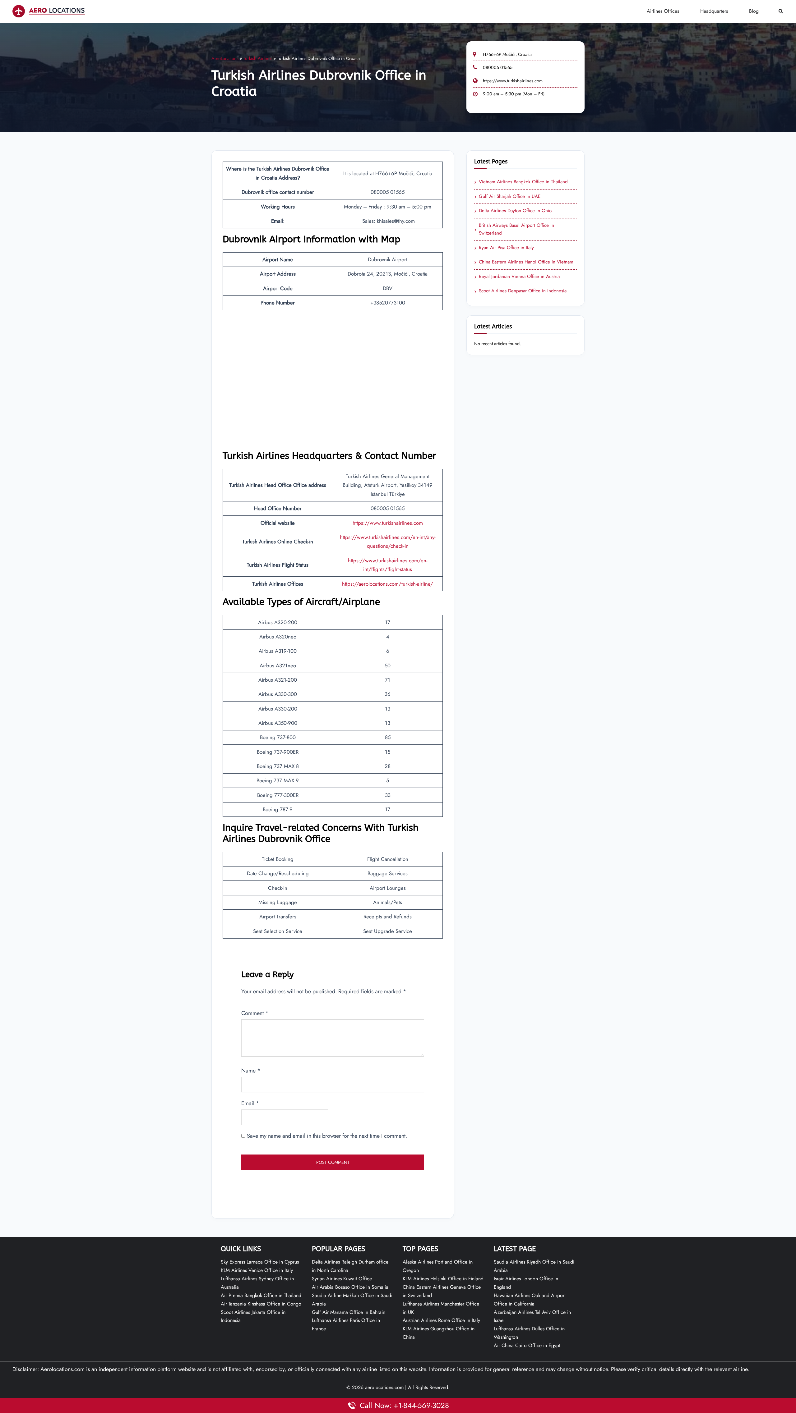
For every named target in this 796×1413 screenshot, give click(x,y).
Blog (754, 11)
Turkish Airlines (257, 58)
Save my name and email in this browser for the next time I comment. (327, 1136)
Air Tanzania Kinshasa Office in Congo (261, 1303)
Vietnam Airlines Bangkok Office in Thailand (521, 182)
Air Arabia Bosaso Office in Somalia (350, 1287)
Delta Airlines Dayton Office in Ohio (513, 211)
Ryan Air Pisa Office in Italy (504, 248)
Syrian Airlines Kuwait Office (342, 1278)
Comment (255, 1013)
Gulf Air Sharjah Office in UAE (507, 197)
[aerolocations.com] (48, 11)
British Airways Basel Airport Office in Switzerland (514, 229)
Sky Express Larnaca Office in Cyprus (260, 1261)
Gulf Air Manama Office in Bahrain (348, 1312)
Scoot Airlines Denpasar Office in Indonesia (520, 291)
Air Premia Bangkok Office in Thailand (261, 1295)
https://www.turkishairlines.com (513, 81)
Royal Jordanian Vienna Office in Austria (517, 277)
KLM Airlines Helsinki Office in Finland (443, 1278)
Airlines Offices (663, 11)
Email (250, 1103)
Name (251, 1071)
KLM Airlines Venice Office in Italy (257, 1270)
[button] (781, 11)
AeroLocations (224, 58)
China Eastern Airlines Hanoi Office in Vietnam (523, 262)
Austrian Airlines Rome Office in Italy (441, 1320)
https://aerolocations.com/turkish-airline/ (387, 584)
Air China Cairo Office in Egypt (527, 1345)
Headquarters (714, 11)
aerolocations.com (384, 1387)
